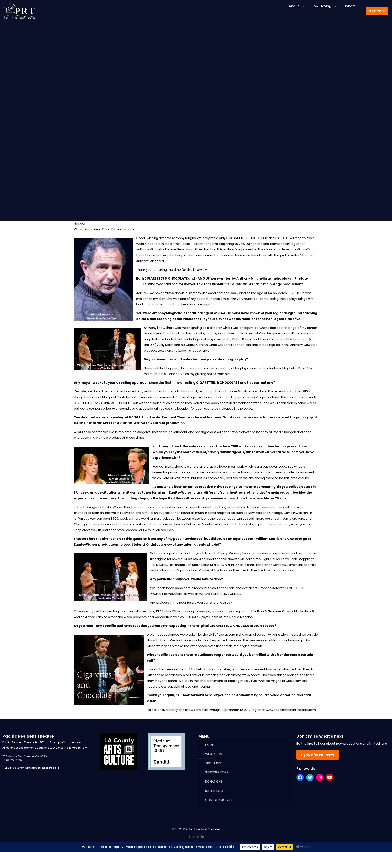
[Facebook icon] (189, 837)
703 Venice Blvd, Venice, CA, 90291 (25, 756)
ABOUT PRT (213, 763)
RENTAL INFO (214, 790)
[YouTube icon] (198, 837)
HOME (209, 744)
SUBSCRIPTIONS (216, 772)
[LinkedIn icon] (202, 837)
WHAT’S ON (213, 754)
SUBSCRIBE (377, 11)
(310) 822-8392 (12, 760)
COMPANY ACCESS (219, 800)
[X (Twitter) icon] (193, 837)
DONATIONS (214, 781)
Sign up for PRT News (318, 754)
